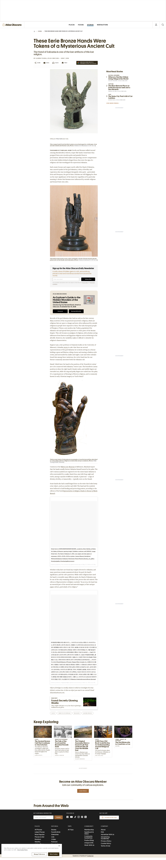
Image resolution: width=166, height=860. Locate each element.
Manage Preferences (39, 854)
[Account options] (156, 25)
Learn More (83, 791)
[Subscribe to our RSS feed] (85, 817)
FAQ (102, 832)
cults (53, 713)
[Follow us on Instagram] (79, 817)
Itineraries (55, 834)
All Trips (71, 829)
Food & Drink (55, 832)
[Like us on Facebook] (67, 817)
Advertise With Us (107, 834)
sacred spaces (87, 713)
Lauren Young (41, 58)
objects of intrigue (64, 713)
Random (38, 839)
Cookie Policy (106, 843)
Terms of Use (105, 846)
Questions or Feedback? (83, 856)
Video (53, 839)
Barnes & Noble (76, 311)
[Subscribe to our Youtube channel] (71, 817)
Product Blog (89, 840)
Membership (89, 829)
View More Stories (112, 103)
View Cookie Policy (22, 850)
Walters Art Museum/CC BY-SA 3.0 (84, 145)
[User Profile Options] (156, 25)
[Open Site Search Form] (163, 25)
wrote (66, 347)
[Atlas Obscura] (12, 25)
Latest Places (40, 832)
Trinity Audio (59, 138)
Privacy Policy (85, 282)
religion (77, 713)
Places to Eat (39, 837)
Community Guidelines (88, 837)
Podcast (54, 842)
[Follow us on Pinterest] (82, 817)
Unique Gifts (88, 843)
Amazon (60, 311)
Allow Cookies (54, 854)
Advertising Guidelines (105, 837)
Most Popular (40, 834)
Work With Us (89, 845)
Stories (40, 31)
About (103, 829)
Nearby (37, 842)
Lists (52, 837)
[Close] (59, 846)
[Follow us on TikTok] (75, 817)
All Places (38, 829)
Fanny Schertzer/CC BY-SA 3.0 (88, 260)
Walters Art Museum (68, 467)
